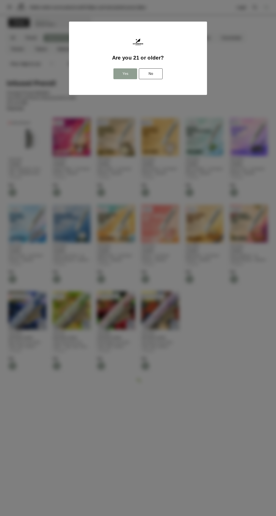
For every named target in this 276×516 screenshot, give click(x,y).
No (151, 74)
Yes (125, 74)
